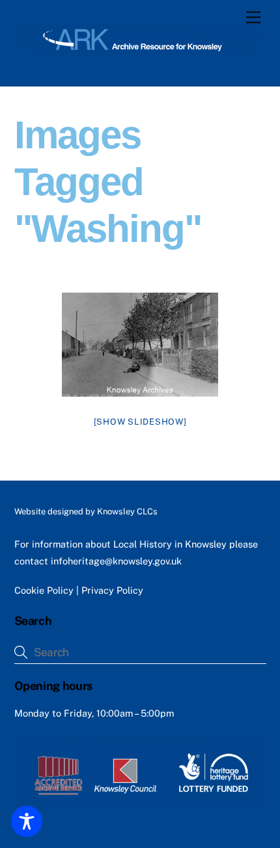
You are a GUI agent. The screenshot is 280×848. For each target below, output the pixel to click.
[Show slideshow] (140, 422)
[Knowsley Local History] (137, 52)
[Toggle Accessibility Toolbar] (27, 821)
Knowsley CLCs (127, 511)
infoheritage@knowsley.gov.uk (116, 560)
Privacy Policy (112, 590)
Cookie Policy (44, 590)
